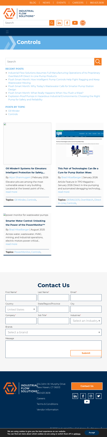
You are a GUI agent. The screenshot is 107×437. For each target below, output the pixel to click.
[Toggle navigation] (7, 32)
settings (77, 434)
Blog (33, 2)
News (46, 2)
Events (61, 2)
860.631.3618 (97, 2)
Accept (92, 432)
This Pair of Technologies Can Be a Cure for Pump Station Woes (78, 170)
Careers (77, 2)
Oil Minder (20, 200)
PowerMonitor (22, 252)
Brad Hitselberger (71, 177)
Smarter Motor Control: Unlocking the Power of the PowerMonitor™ (25, 223)
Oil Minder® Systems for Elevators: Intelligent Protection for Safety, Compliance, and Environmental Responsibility (26, 171)
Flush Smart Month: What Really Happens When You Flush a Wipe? (45, 93)
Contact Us (87, 386)
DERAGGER (73, 200)
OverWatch (87, 200)
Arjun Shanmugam (20, 177)
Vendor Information (48, 409)
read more (11, 192)
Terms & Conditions (47, 404)
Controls (31, 200)
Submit (86, 353)
